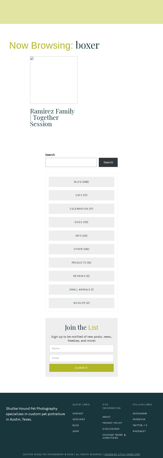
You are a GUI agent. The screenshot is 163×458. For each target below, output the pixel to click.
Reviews (79, 275)
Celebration (79, 208)
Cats (79, 195)
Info (79, 235)
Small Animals (79, 289)
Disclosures (111, 429)
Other (78, 249)
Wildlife (79, 302)
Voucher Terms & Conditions (114, 436)
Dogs (78, 222)
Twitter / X (140, 425)
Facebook (139, 419)
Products (79, 262)
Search (50, 155)
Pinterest (139, 431)
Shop (76, 431)
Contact (78, 413)
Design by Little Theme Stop (122, 454)
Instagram (140, 413)
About (107, 417)
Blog (78, 181)
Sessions (79, 419)
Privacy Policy (112, 423)
